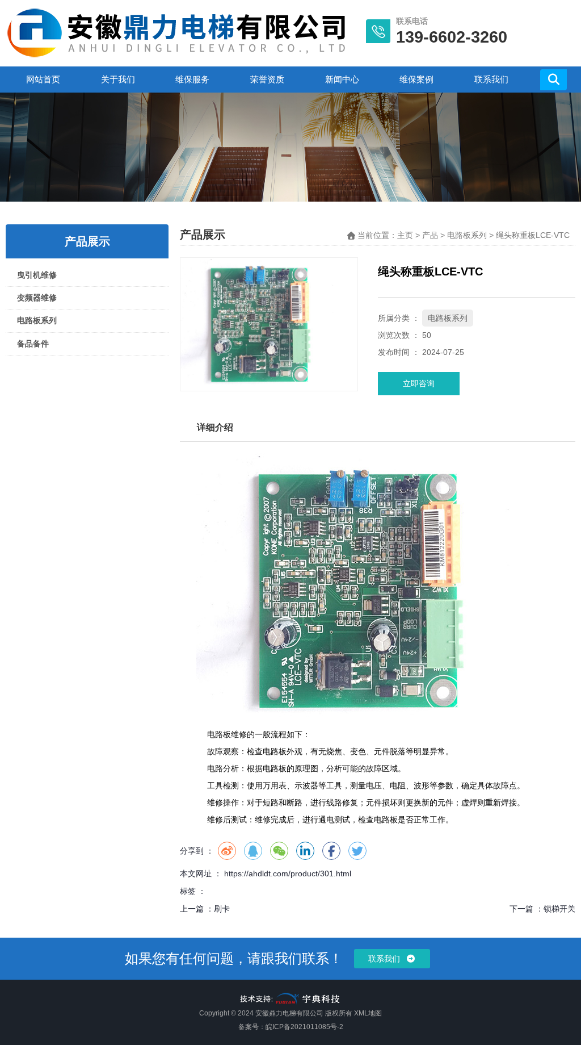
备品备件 (33, 343)
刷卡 (222, 908)
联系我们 (491, 79)
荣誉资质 (267, 79)
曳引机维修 (37, 274)
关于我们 (118, 79)
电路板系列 (37, 320)
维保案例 (416, 79)
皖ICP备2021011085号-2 (304, 1027)
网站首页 (43, 79)
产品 (430, 235)
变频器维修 (37, 297)
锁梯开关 (559, 908)
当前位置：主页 (386, 235)
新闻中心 (342, 79)
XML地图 (368, 1013)
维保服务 (192, 79)
